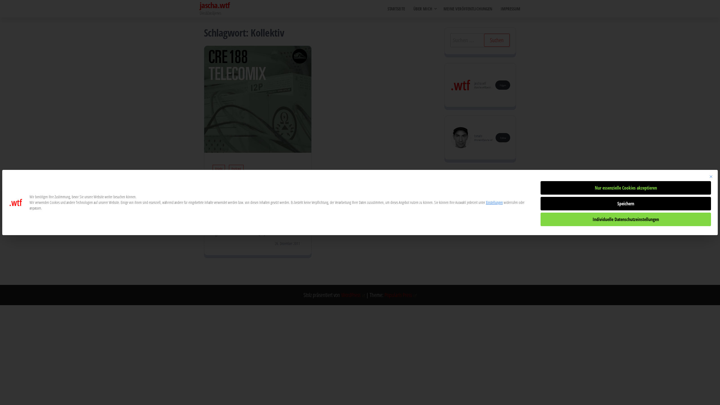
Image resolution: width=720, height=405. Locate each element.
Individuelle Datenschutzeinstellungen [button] (626, 219)
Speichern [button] (625, 204)
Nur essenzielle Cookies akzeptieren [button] (626, 188)
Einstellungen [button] (494, 202)
